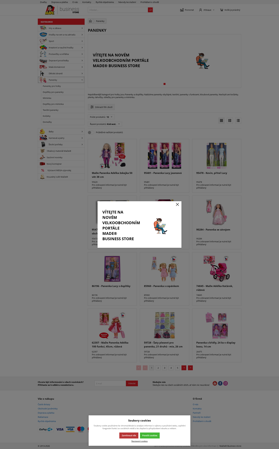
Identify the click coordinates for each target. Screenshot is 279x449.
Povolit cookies (149, 435)
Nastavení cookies (139, 441)
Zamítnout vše (129, 435)
